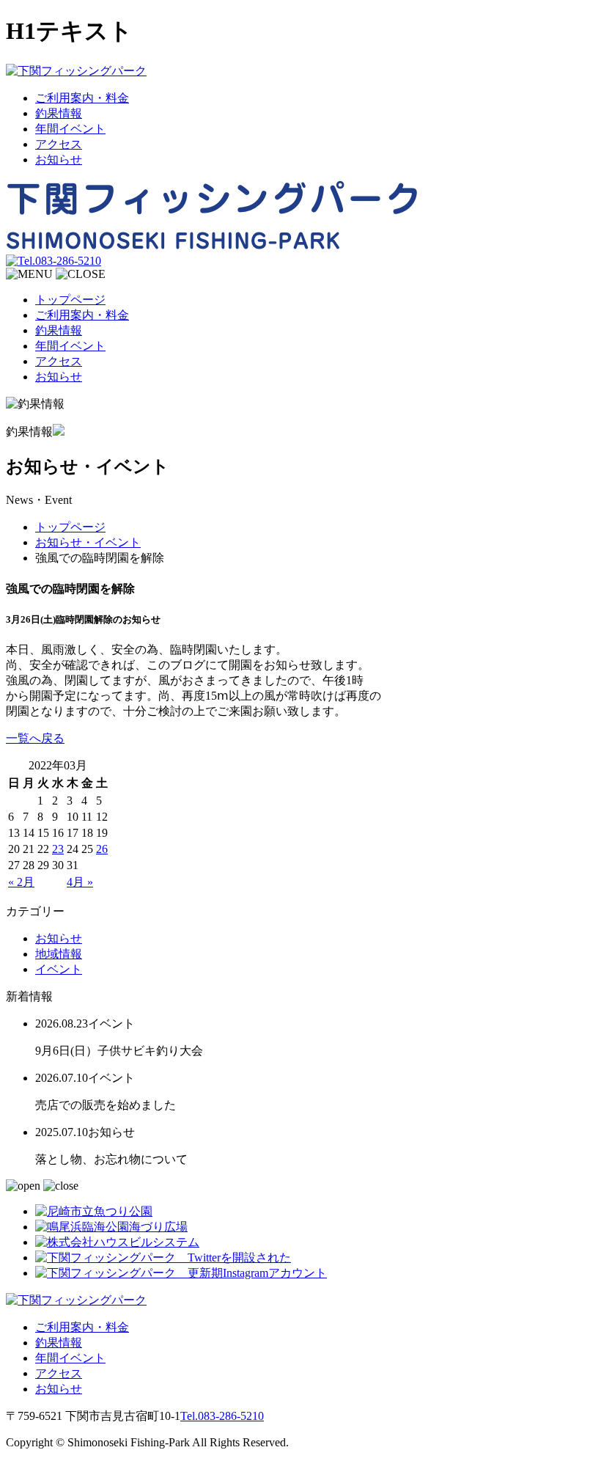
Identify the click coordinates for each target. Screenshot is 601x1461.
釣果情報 (58, 113)
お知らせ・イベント (88, 542)
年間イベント (70, 128)
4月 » (80, 882)
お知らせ (58, 159)
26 (102, 849)
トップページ (70, 299)
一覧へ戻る (35, 738)
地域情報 (58, 954)
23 (58, 849)
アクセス (58, 144)
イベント (58, 969)
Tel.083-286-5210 (222, 1416)
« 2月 (21, 882)
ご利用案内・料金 (82, 98)
